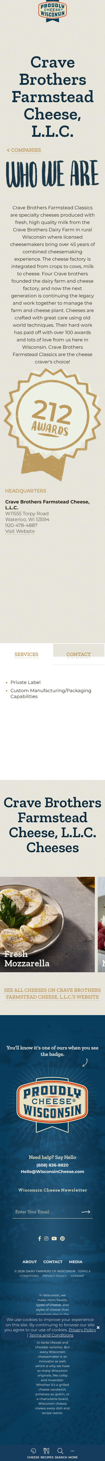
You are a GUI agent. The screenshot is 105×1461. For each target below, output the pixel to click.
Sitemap (77, 1276)
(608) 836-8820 (52, 1165)
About (29, 1262)
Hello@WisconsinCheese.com (52, 1171)
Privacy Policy (82, 1329)
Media (76, 1262)
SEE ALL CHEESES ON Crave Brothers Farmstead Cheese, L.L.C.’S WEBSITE (52, 993)
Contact (52, 1262)
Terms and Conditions (51, 1335)
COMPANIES (26, 150)
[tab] (26, 654)
